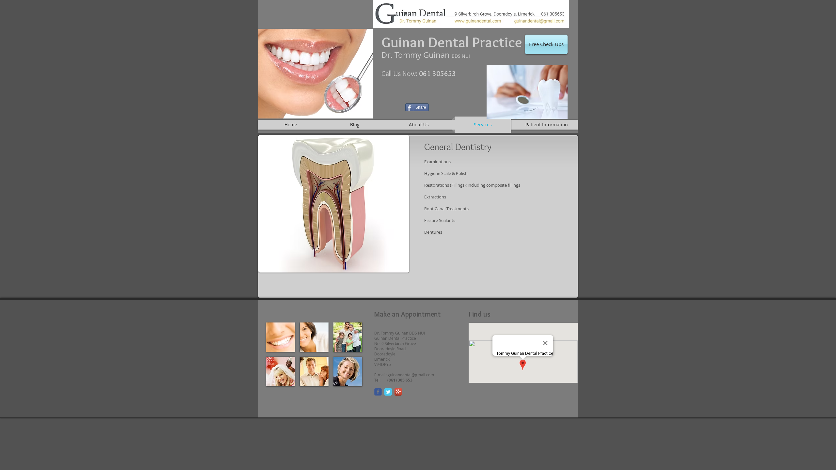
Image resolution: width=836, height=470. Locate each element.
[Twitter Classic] (388, 392)
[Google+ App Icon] (398, 392)
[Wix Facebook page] (378, 392)
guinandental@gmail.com (411, 374)
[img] (280, 337)
